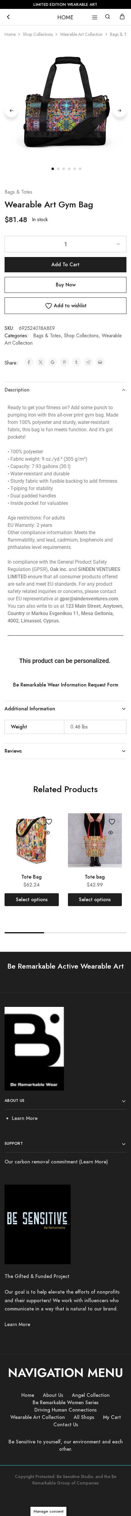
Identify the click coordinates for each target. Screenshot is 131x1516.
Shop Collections (38, 34)
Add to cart (65, 264)
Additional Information (30, 708)
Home (10, 34)
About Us (53, 1395)
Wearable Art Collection (81, 34)
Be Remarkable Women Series (65, 1402)
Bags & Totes (18, 191)
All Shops (84, 1417)
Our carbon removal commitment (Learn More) (56, 1161)
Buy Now (66, 284)
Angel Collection (91, 1395)
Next (119, 110)
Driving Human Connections (65, 1409)
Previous (11, 110)
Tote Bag (31, 876)
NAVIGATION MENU (65, 1373)
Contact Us (65, 1424)
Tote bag (95, 876)
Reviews (13, 750)
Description (17, 389)
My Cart (112, 1417)
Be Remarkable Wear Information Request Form (65, 684)
